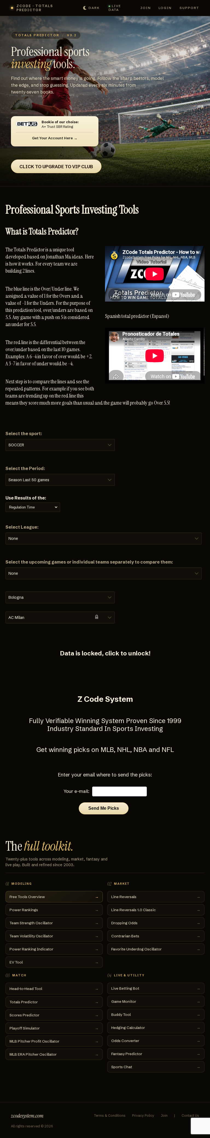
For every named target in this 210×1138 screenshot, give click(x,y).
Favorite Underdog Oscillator (155, 949)
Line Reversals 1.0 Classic (155, 910)
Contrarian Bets (155, 936)
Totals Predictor (54, 1002)
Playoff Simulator (54, 1028)
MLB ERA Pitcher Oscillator (54, 1054)
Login (165, 8)
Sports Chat (155, 1067)
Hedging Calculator (155, 1027)
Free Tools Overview (54, 897)
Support (189, 8)
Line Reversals (155, 897)
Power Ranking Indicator (54, 949)
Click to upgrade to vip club (56, 166)
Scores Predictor (54, 1015)
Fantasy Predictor (155, 1054)
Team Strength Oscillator (54, 923)
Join (145, 8)
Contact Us (190, 1115)
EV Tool (54, 962)
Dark (94, 8)
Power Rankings (54, 910)
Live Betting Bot (155, 988)
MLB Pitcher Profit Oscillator (54, 1041)
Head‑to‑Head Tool (54, 988)
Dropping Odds (155, 923)
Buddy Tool (155, 1014)
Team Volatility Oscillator (54, 936)
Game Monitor (155, 1001)
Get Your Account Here (52, 138)
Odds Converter (155, 1040)
